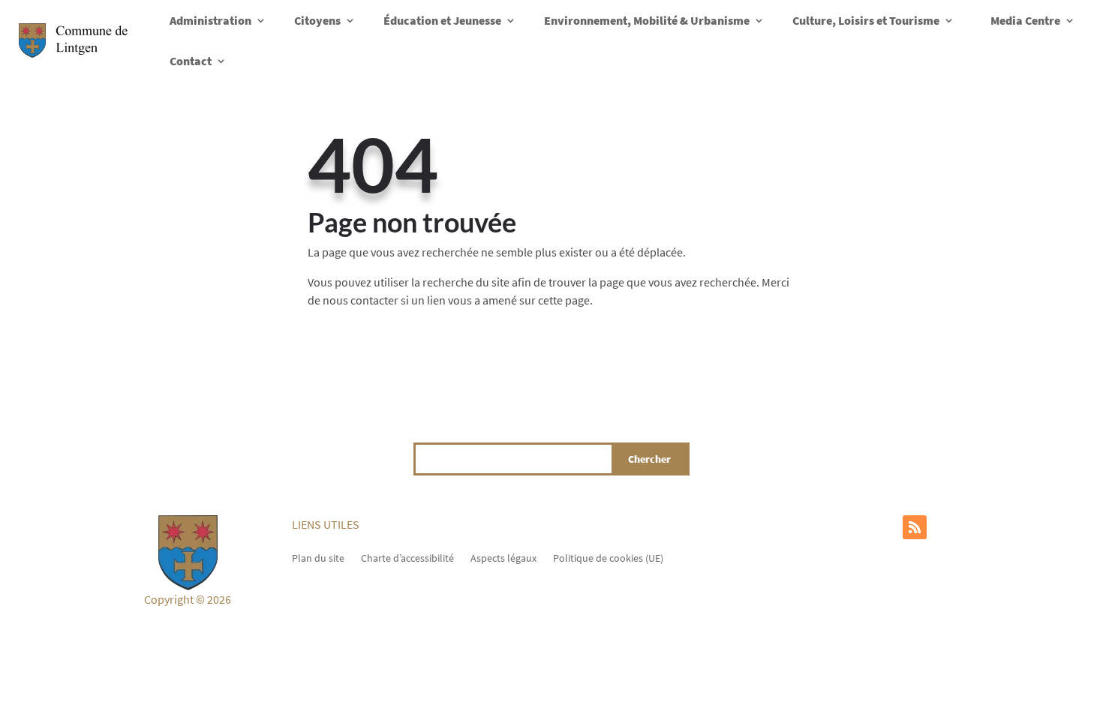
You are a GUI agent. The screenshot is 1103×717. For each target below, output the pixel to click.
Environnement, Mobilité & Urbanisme (647, 20)
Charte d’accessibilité (407, 557)
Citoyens (317, 20)
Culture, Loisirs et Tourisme (865, 20)
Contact (191, 60)
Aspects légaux (503, 557)
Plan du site (318, 557)
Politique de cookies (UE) (608, 557)
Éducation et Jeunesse (442, 20)
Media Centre (1025, 20)
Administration (210, 20)
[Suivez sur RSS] (915, 527)
